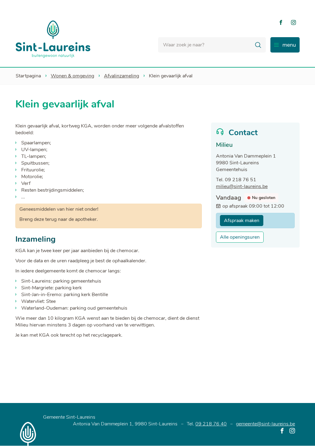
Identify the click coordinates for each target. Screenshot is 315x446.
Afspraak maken (241, 220)
